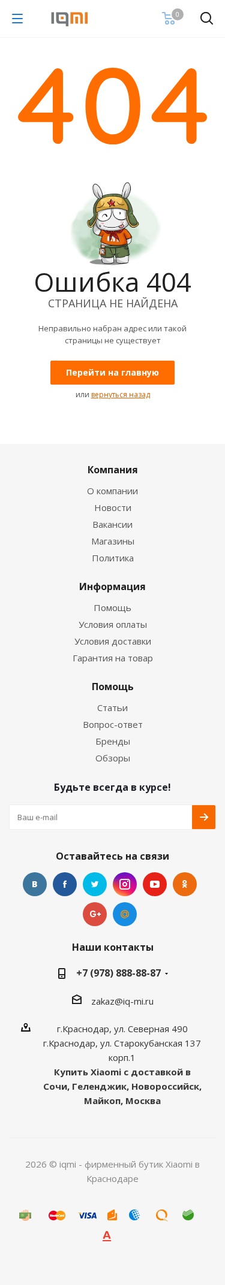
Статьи (112, 707)
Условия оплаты (113, 624)
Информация (112, 586)
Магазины (112, 541)
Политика (113, 558)
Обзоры (112, 758)
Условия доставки (112, 641)
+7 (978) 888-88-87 (118, 972)
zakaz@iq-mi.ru (122, 1001)
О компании (112, 491)
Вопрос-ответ (113, 724)
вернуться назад (120, 394)
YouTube (155, 884)
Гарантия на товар (113, 658)
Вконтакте (35, 884)
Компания (113, 469)
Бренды (112, 741)
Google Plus (95, 914)
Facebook (65, 884)
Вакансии (112, 524)
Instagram (125, 884)
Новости (112, 507)
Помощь (112, 607)
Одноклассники (185, 884)
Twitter (95, 884)
